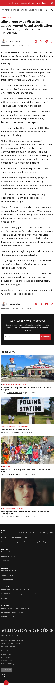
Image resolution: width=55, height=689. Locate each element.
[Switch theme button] (52, 10)
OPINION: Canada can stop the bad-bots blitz (19, 594)
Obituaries (5, 606)
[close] (52, 3)
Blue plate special (8, 556)
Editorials (5, 549)
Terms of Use (6, 651)
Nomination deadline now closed (14, 537)
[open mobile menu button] (2, 10)
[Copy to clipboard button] (51, 41)
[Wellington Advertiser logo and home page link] (23, 10)
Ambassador (6, 598)
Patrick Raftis (14, 41)
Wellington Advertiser (12, 432)
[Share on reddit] (46, 41)
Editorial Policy (6, 657)
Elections (20, 426)
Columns (5, 587)
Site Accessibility (7, 664)
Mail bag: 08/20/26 (8, 571)
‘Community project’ (9, 579)
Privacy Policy (6, 654)
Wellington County (9, 426)
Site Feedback (6, 661)
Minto (9, 17)
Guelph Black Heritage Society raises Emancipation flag (23, 542)
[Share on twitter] (41, 41)
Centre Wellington (9, 384)
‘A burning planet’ (8, 575)
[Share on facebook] (36, 41)
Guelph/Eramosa (8, 508)
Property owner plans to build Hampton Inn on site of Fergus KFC (27, 533)
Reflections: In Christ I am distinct (15, 589)
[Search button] (46, 10)
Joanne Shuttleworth (14, 393)
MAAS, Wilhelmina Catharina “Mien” (15, 608)
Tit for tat (5, 561)
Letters (4, 568)
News (4, 17)
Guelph (4, 466)
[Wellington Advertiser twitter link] (3, 675)
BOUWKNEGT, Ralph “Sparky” (12, 613)
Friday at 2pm (6, 552)
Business (19, 384)
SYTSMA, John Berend (10, 617)
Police (16, 508)
